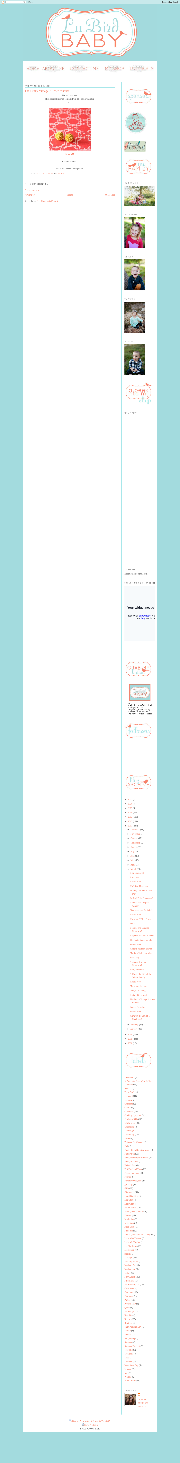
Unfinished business (139, 886)
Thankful (128, 1350)
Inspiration (129, 1219)
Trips (126, 1357)
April (133, 865)
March (133, 869)
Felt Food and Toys (133, 1169)
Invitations (129, 1223)
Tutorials (128, 1361)
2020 (130, 804)
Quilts (127, 1307)
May (132, 860)
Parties (127, 1300)
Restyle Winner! (137, 969)
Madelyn (128, 1257)
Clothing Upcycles (132, 1115)
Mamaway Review (138, 986)
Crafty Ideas (129, 1123)
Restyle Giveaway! (138, 995)
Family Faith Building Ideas (136, 1150)
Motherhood (129, 1269)
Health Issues (130, 1207)
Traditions (128, 1354)
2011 (130, 826)
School (127, 1330)
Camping (128, 1096)
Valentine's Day (131, 1365)
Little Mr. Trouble (132, 1242)
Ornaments (129, 1288)
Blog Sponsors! (137, 873)
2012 (130, 821)
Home (70, 195)
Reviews (128, 1323)
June (132, 856)
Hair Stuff (128, 1200)
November (135, 834)
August (134, 847)
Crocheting (129, 1127)
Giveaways (129, 1192)
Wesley (127, 1377)
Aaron (127, 1088)
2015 (130, 808)
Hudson (127, 1215)
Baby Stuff (129, 1092)
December (135, 829)
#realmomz (129, 1077)
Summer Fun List (132, 1346)
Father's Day (130, 1165)
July (132, 851)
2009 (130, 1039)
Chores (127, 1107)
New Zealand (130, 1277)
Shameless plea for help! (141, 910)
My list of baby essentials (141, 953)
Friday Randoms (131, 1173)
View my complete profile (143, 1403)
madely (127, 1254)
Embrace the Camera (133, 1142)
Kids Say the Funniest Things (137, 1234)
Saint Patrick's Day (132, 1327)
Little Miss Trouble (132, 1238)
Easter (127, 1138)
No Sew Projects (131, 1284)
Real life (128, 1315)
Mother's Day (130, 1265)
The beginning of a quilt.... (142, 940)
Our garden (129, 1292)
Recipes (127, 1319)
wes (126, 1373)
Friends (127, 1177)
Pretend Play (130, 1303)
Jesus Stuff (129, 1227)
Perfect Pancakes (137, 1007)
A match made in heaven (141, 949)
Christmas (128, 1111)
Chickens (128, 1104)
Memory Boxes (131, 1261)
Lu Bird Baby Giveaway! (141, 898)
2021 (130, 799)
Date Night (129, 1130)
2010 (130, 1034)
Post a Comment (32, 190)
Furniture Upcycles (132, 1180)
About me (134, 877)
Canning (128, 1100)
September (135, 843)
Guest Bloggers (131, 1196)
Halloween (129, 1204)
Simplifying (129, 1338)
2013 (130, 817)
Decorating (129, 1134)
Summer (128, 1342)
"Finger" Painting (138, 990)
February (134, 1024)
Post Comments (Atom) (47, 201)
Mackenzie (129, 1250)
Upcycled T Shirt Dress (140, 919)
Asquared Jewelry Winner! (142, 935)
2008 (130, 1043)
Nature (127, 1273)
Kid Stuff (128, 1231)
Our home (128, 1296)
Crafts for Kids (131, 1119)
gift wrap (128, 1184)
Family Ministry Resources (136, 1157)
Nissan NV (129, 1281)
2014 (130, 812)
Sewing (127, 1334)
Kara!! (69, 154)
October (134, 838)
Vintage (127, 1369)
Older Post (110, 195)
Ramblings (129, 1311)
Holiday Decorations (133, 1211)
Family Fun (129, 1154)
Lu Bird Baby (130, 1246)
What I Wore (135, 881)
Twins (132, 923)
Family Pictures (131, 1161)
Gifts (126, 1188)
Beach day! (135, 957)
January (134, 1029)
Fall (126, 1146)
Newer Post (30, 195)
